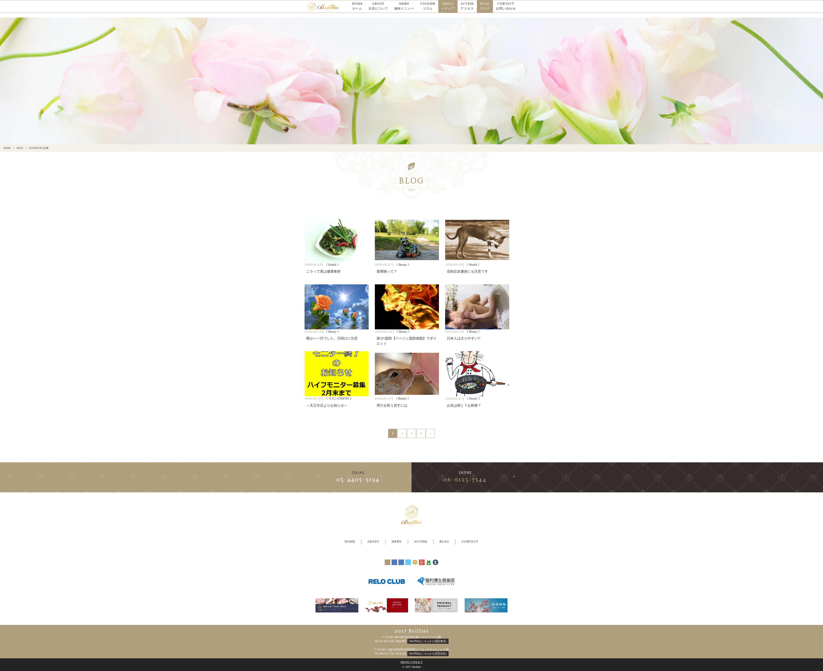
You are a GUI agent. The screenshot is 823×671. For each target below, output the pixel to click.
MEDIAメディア (448, 6)
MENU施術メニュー (404, 6)
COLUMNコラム (427, 6)
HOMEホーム (357, 6)
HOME (7, 148)
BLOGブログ (485, 6)
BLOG (20, 148)
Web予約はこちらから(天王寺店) (427, 653)
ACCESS (420, 542)
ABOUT (373, 542)
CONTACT (469, 542)
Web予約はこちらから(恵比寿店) (427, 641)
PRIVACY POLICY (412, 662)
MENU (397, 542)
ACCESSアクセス (467, 6)
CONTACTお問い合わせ (506, 6)
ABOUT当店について (378, 6)
